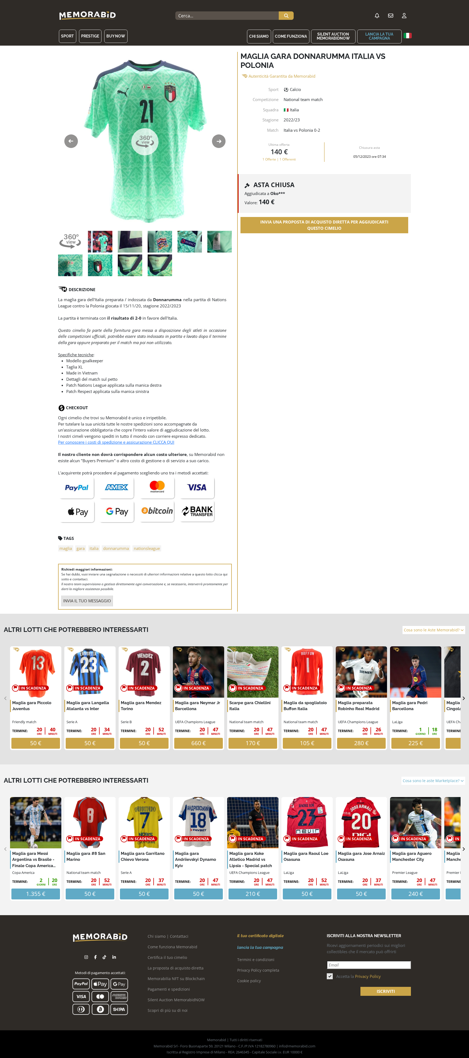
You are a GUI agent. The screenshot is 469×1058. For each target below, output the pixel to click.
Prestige (90, 36)
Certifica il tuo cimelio (167, 957)
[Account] (404, 16)
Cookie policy (249, 980)
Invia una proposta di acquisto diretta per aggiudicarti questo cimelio (324, 225)
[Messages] (390, 16)
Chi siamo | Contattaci (168, 936)
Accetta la (358, 976)
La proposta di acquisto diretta (176, 968)
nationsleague (147, 548)
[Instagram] (86, 957)
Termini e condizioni (255, 959)
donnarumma (116, 548)
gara (81, 548)
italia (94, 548)
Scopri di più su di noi (168, 1010)
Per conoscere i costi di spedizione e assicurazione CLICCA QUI (116, 442)
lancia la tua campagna (379, 36)
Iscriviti (386, 991)
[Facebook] (95, 957)
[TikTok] (104, 957)
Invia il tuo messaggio (87, 600)
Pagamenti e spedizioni (169, 989)
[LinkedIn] (114, 957)
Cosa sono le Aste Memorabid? (432, 630)
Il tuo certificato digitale (260, 935)
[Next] (463, 698)
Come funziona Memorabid (172, 946)
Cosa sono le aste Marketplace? (432, 780)
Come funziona (291, 36)
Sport (67, 36)
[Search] (286, 15)
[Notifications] (377, 16)
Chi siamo (259, 36)
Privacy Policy (368, 976)
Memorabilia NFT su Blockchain (176, 978)
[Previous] (5, 698)
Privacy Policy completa (258, 970)
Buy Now (115, 36)
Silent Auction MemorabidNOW (333, 36)
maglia (65, 548)
